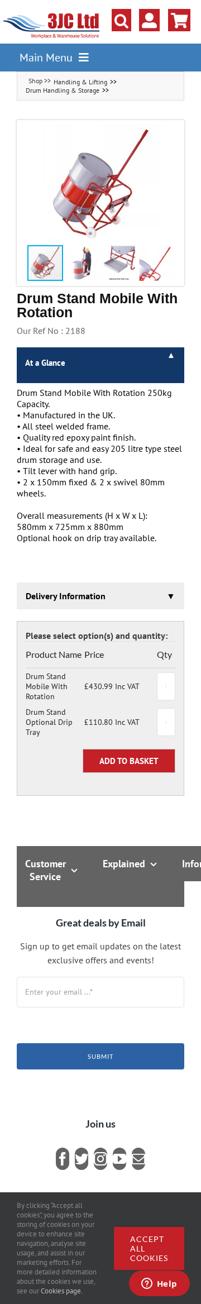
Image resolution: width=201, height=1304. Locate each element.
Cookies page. (62, 1291)
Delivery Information (66, 595)
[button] (121, 20)
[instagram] (100, 1159)
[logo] (51, 14)
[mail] (138, 1159)
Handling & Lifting (80, 82)
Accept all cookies (149, 1248)
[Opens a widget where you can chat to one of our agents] (159, 1284)
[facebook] (62, 1159)
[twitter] (81, 1159)
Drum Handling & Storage (62, 90)
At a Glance (45, 362)
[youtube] (119, 1159)
